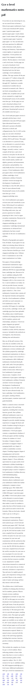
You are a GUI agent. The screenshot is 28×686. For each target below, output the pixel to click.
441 (8, 680)
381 (17, 680)
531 (8, 684)
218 (3, 682)
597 (12, 684)
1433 (4, 684)
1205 (17, 674)
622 (21, 680)
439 (8, 674)
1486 (4, 680)
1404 (21, 678)
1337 (17, 682)
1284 (8, 682)
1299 (12, 680)
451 (12, 674)
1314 (8, 678)
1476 (4, 674)
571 (3, 676)
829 (7, 676)
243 (12, 678)
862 (16, 678)
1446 (12, 676)
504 (3, 678)
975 (20, 676)
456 (21, 674)
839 (12, 682)
